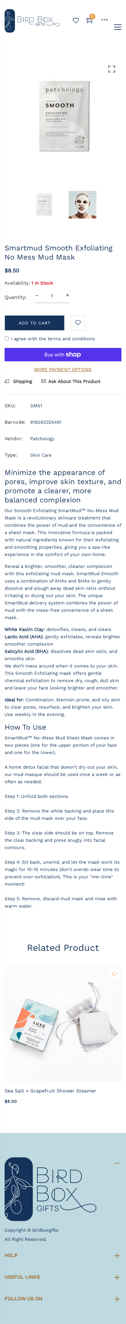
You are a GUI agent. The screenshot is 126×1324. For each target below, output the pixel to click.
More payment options (63, 369)
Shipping (22, 381)
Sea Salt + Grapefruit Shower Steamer (50, 1091)
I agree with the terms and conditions (53, 339)
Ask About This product (74, 381)
